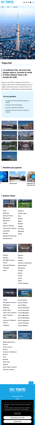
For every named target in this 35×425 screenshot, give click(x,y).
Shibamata (21, 231)
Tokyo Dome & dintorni (9, 228)
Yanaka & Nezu (22, 213)
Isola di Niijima (22, 305)
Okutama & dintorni (8, 369)
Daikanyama (21, 268)
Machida (5, 359)
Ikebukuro (21, 211)
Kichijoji (20, 270)
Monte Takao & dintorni (10, 367)
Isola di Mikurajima (23, 315)
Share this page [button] (28, 2)
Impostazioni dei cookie (17, 417)
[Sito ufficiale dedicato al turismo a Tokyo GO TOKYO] (7, 2)
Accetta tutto (17, 421)
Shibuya (20, 258)
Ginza (4, 210)
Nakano (20, 273)
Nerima (20, 234)
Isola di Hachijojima (23, 318)
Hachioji (5, 364)
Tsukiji (5, 223)
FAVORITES (30, 2)
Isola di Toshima (23, 302)
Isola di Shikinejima (23, 308)
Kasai (4, 270)
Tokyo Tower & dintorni (10, 312)
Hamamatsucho (7, 238)
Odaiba (5, 300)
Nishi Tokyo (6, 362)
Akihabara (6, 213)
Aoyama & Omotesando (25, 263)
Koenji (20, 278)
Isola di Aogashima (23, 320)
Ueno (19, 216)
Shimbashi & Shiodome (10, 236)
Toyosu (5, 263)
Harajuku (20, 260)
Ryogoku (5, 257)
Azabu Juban (7, 310)
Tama (4, 357)
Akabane (20, 223)
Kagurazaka (6, 231)
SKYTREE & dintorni (9, 260)
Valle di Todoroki (8, 315)
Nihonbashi (6, 220)
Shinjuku (20, 255)
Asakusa (5, 255)
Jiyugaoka (6, 325)
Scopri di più (17, 413)
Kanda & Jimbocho (8, 226)
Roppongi (6, 307)
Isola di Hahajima (23, 325)
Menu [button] (33, 2)
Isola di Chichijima (23, 323)
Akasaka (5, 233)
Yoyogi (20, 275)
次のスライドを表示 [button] (33, 176)
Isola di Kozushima (23, 310)
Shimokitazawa (22, 265)
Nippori (20, 221)
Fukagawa (6, 268)
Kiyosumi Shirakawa (9, 265)
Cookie (17, 399)
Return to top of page (31, 382)
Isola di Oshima (22, 300)
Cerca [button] (26, 2)
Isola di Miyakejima (23, 313)
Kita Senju (21, 229)
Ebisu (4, 318)
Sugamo (20, 218)
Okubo (20, 281)
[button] (24, 2)
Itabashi (20, 226)
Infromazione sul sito (17, 396)
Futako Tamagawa (23, 283)
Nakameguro (6, 305)
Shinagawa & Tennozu (9, 302)
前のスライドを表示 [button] (1, 176)
